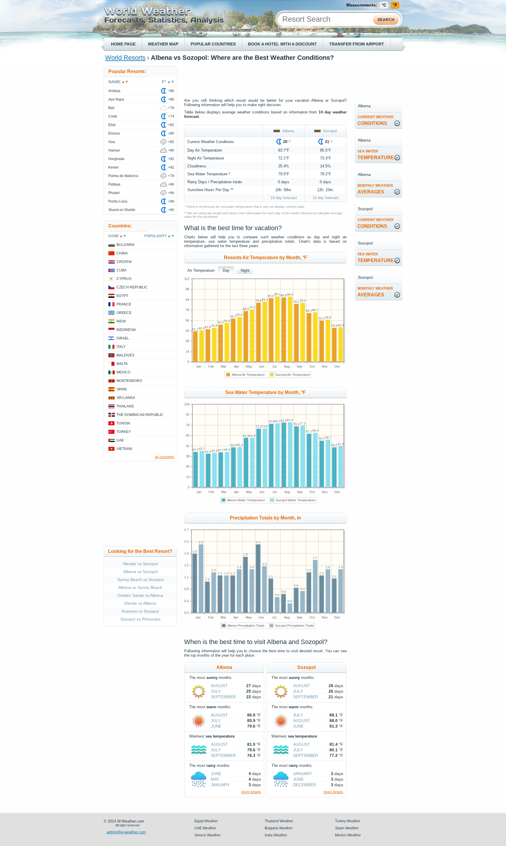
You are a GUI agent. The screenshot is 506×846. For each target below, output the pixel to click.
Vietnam (124, 449)
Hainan (114, 150)
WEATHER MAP (163, 44)
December (304, 784)
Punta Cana (117, 201)
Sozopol (329, 131)
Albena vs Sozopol (140, 571)
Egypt (122, 296)
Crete (112, 116)
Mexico (123, 372)
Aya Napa (116, 99)
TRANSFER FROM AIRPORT (356, 44)
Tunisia (123, 423)
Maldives (125, 355)
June (216, 726)
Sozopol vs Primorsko (140, 619)
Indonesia (126, 330)
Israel (123, 338)
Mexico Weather (348, 835)
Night (245, 270)
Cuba (121, 270)
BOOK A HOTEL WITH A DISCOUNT (282, 44)
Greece (124, 313)
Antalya (114, 91)
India (121, 321)
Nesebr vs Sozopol (140, 563)
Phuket (113, 193)
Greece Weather (207, 835)
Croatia (124, 262)
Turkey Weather (347, 821)
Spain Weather (347, 828)
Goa (111, 142)
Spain (122, 389)
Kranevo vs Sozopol (140, 611)
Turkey (124, 432)
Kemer (113, 167)
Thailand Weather (279, 821)
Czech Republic (132, 287)
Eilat (111, 125)
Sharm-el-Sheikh (121, 210)
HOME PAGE (123, 44)
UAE (120, 440)
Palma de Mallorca (123, 176)
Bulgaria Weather (279, 828)
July (215, 691)
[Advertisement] (290, 79)
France (124, 304)
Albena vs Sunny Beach (140, 587)
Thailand (125, 406)
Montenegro (129, 381)
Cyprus (124, 279)
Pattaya (114, 184)
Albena (287, 131)
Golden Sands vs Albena (140, 595)
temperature (376, 154)
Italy (121, 347)
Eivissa (114, 133)
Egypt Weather (206, 821)
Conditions (376, 120)
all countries (164, 457)
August (219, 685)
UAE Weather (205, 828)
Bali (111, 108)
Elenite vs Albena (140, 603)
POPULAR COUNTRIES (213, 44)
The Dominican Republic (140, 415)
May (215, 779)
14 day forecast (284, 198)
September (223, 696)
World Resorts (125, 57)
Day (226, 270)
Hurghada (116, 159)
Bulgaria (125, 245)
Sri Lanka (126, 398)
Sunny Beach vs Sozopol (140, 579)
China (122, 253)
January (220, 784)
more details (251, 792)
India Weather (276, 835)
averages (375, 189)
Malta (122, 364)
